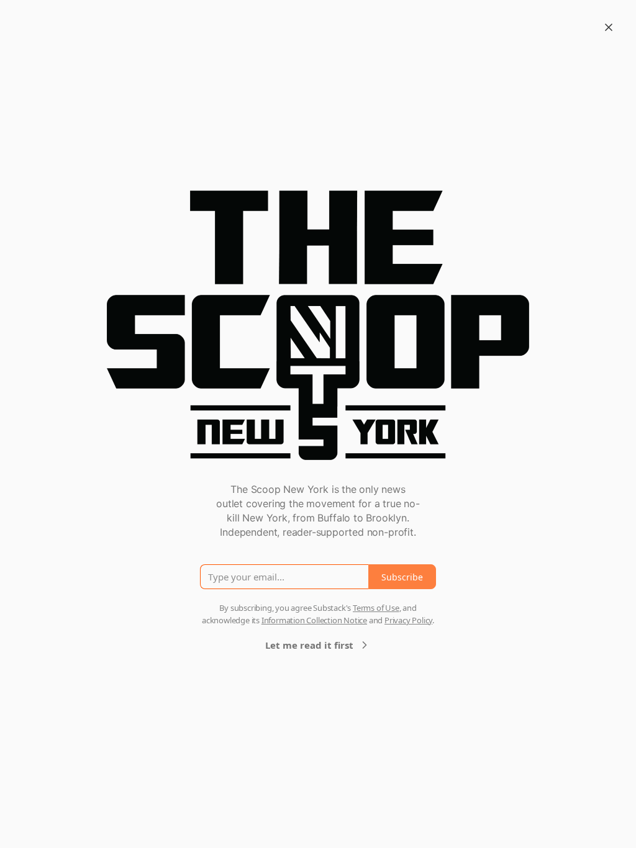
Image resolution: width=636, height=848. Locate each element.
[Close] (608, 27)
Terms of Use (376, 607)
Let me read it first (309, 645)
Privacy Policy (408, 620)
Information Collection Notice (314, 620)
